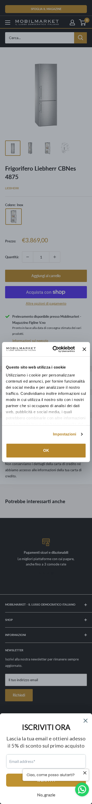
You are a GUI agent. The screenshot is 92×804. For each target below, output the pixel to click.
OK (46, 450)
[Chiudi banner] (84, 349)
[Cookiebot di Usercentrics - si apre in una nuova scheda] (55, 349)
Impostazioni (64, 434)
